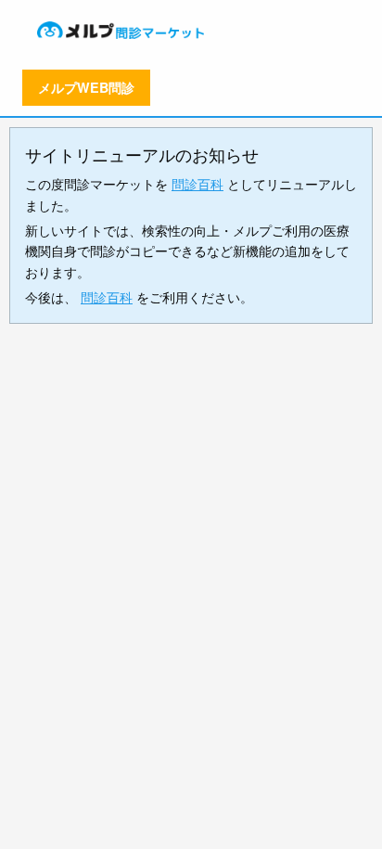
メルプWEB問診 (86, 87)
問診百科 (197, 183)
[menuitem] (122, 29)
